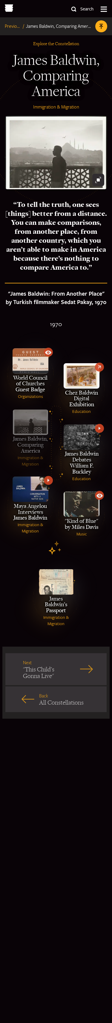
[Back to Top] (101, 26)
